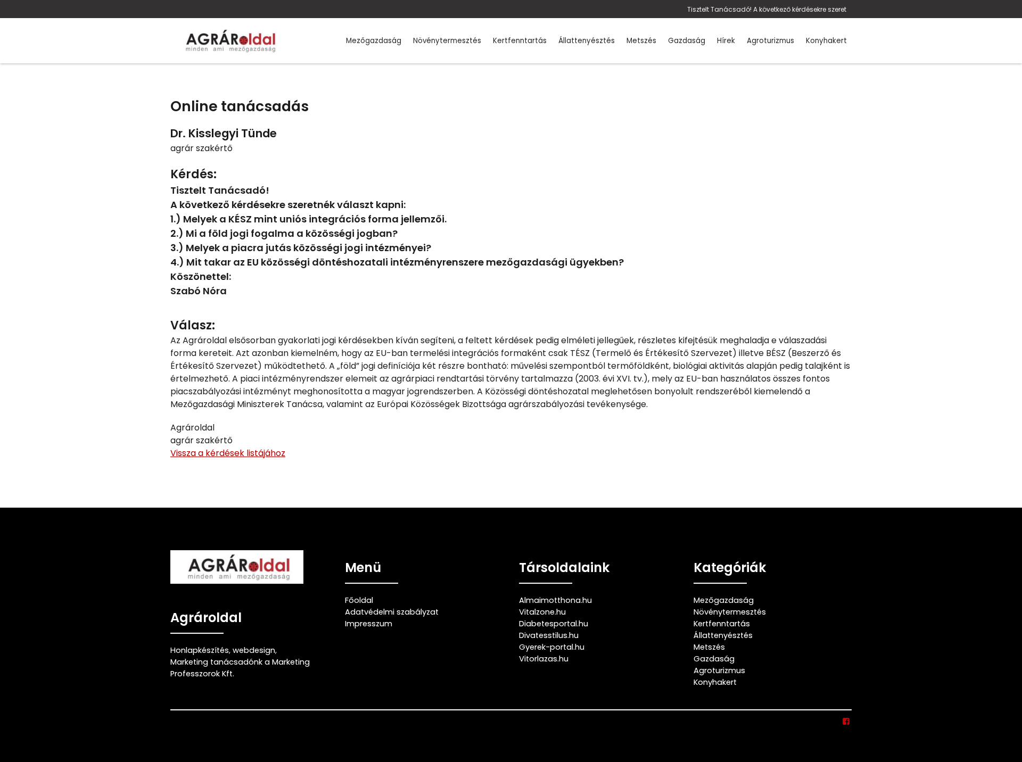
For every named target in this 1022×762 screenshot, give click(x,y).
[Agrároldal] (228, 40)
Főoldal (359, 600)
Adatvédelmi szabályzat (392, 612)
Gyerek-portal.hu (551, 647)
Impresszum (368, 623)
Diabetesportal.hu (553, 623)
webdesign (254, 650)
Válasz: (192, 325)
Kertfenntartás (520, 41)
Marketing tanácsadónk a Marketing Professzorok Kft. (240, 668)
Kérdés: (193, 174)
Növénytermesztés (447, 41)
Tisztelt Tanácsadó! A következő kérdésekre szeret (766, 9)
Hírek (726, 41)
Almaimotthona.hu (555, 600)
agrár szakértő (201, 148)
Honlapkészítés (199, 650)
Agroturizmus (770, 41)
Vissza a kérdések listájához (227, 453)
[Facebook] (846, 721)
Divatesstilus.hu (549, 635)
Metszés (641, 41)
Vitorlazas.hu (543, 658)
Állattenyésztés (586, 41)
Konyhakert (826, 41)
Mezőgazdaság (373, 41)
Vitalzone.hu (542, 612)
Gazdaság (686, 41)
